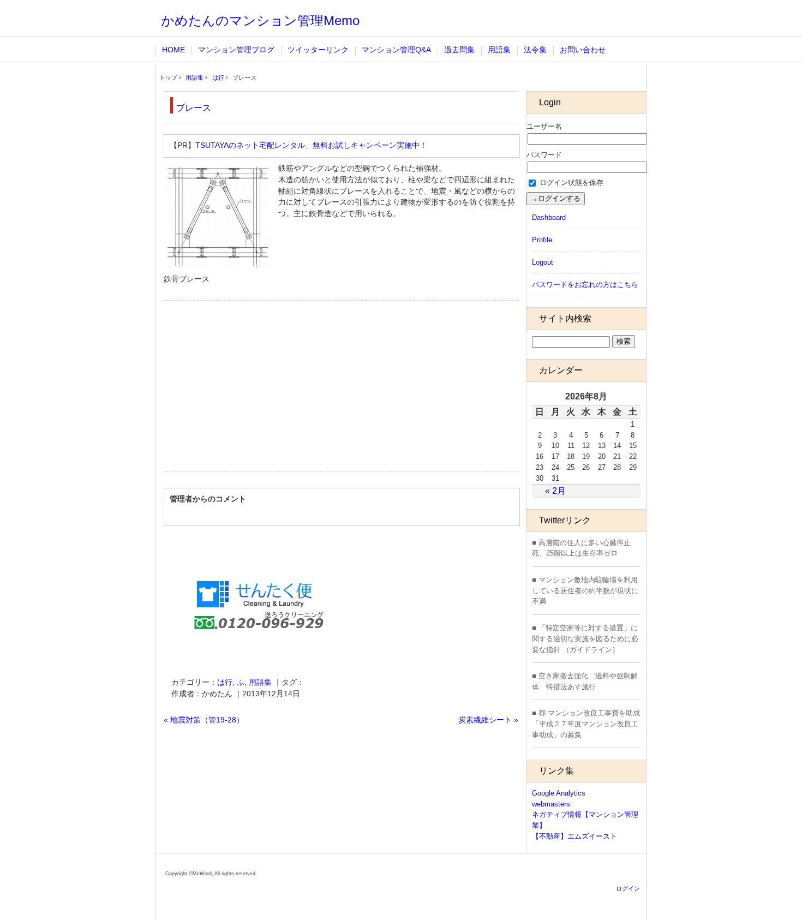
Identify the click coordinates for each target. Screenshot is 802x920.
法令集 (535, 50)
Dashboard (549, 217)
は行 (224, 682)
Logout (542, 262)
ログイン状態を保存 (570, 182)
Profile (542, 240)
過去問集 (459, 50)
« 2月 (555, 490)
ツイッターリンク (318, 50)
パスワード (544, 155)
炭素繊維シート (485, 720)
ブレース (193, 107)
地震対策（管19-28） (207, 720)
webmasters (551, 804)
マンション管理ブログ (236, 50)
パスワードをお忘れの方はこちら (585, 284)
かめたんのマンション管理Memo (260, 20)
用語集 (499, 50)
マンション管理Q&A (396, 50)
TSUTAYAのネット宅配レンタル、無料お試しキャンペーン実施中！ (311, 145)
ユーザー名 (544, 126)
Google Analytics (558, 793)
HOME (173, 50)
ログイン (628, 888)
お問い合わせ (583, 50)
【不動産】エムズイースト (574, 836)
